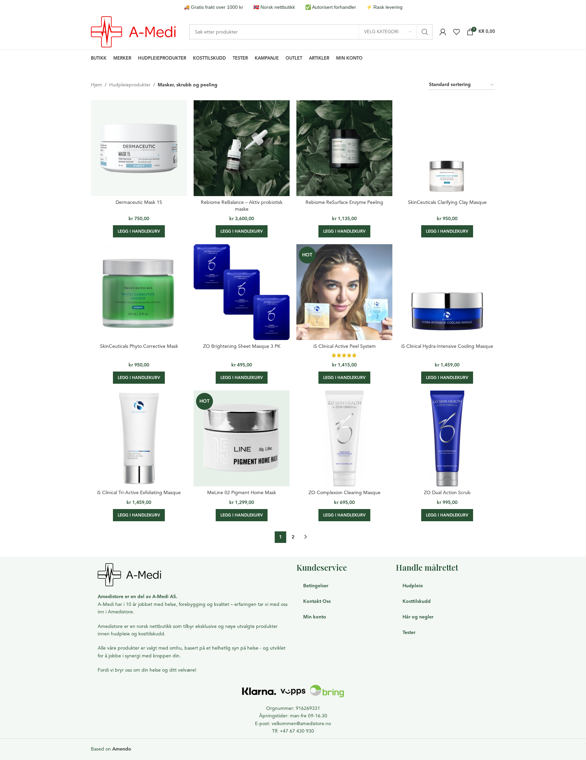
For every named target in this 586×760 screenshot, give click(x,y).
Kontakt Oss (317, 601)
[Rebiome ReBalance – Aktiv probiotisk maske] (242, 148)
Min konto (314, 617)
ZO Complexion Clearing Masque (344, 492)
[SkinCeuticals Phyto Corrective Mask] (139, 292)
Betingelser (315, 586)
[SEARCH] (425, 32)
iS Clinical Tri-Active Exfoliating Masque (139, 492)
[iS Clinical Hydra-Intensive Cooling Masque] (447, 292)
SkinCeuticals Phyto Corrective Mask (139, 346)
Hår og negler (418, 617)
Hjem (96, 85)
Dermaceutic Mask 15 (139, 202)
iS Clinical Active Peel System (344, 346)
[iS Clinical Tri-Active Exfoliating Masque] (139, 438)
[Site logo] (133, 31)
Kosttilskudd (417, 601)
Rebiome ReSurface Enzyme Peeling (344, 202)
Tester (409, 632)
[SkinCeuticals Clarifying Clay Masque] (447, 148)
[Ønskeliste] (456, 32)
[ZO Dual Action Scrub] (447, 438)
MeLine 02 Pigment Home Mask (241, 492)
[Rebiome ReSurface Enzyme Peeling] (344, 148)
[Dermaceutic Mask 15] (139, 148)
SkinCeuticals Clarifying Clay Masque (447, 202)
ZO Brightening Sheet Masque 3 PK (241, 346)
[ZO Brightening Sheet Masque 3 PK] (242, 292)
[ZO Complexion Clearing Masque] (344, 438)
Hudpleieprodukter (130, 85)
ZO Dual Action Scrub (447, 492)
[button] (139, 231)
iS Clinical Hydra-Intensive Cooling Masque (447, 346)
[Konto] (443, 32)
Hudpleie (413, 586)
